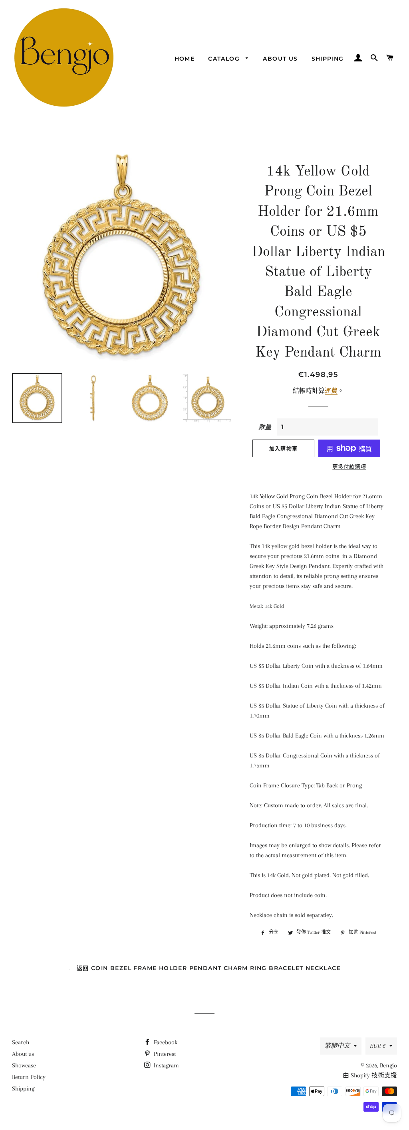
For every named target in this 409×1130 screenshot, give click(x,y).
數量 (264, 427)
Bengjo (388, 1065)
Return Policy (29, 1077)
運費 (331, 390)
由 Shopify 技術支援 (370, 1075)
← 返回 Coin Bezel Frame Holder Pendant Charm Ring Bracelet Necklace (204, 968)
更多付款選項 (349, 467)
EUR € (377, 1045)
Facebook (164, 1042)
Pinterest (164, 1053)
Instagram (165, 1065)
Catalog (225, 58)
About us (280, 58)
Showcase (24, 1065)
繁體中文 (337, 1045)
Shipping (328, 58)
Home (185, 58)
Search (20, 1042)
